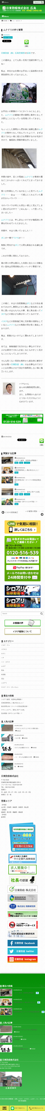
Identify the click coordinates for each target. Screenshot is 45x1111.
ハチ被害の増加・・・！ (34, 511)
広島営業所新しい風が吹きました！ (27, 470)
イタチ (4, 321)
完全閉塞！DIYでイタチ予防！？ (26, 502)
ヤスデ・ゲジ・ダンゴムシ (9, 687)
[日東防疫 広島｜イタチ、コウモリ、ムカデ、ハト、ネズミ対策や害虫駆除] (22, 10)
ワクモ (16, 238)
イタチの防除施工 (11, 512)
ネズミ (3, 653)
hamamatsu (6, 35)
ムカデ (3, 666)
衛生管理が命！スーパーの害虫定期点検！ (15, 706)
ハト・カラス (8, 37)
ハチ (2, 658)
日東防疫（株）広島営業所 (13, 53)
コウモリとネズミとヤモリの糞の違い (27, 728)
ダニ (3, 238)
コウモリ (4, 649)
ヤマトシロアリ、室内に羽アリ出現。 (28, 492)
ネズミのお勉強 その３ (22, 747)
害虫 (16, 463)
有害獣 (3, 674)
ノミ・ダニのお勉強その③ (23, 757)
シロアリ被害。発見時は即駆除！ (26, 460)
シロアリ (27, 463)
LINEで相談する (19, 1108)
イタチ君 (17, 738)
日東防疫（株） (18, 364)
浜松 (29, 53)
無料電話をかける (37, 1108)
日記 (21, 463)
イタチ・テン (5, 645)
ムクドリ (9, 115)
